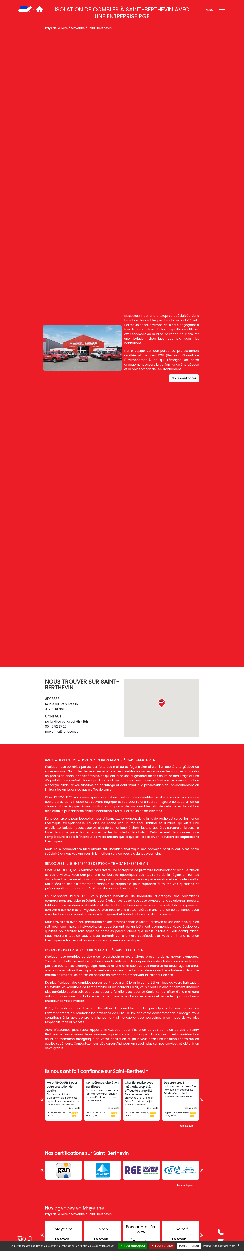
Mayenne (78, 28)
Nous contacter (184, 378)
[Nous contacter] (24, 1240)
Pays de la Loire (56, 28)
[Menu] (220, 10)
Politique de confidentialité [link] (219, 1245)
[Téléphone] (220, 1232)
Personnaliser (189, 1246)
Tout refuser (163, 1246)
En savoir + (63, 1239)
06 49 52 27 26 (56, 726)
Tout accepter (134, 1246)
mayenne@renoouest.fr (63, 731)
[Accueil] (26, 9)
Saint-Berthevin (100, 28)
